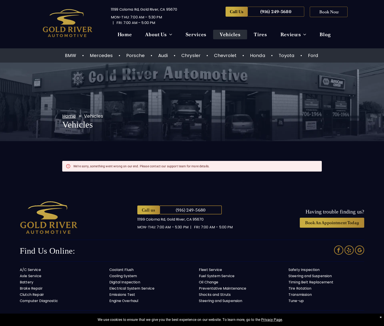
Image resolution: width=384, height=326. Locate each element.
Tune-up (296, 300)
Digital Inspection (124, 282)
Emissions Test (122, 294)
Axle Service (30, 276)
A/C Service (30, 269)
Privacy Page (271, 320)
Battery (26, 282)
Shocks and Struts (215, 294)
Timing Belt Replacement (310, 282)
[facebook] (338, 250)
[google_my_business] (359, 250)
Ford (313, 55)
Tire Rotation (299, 288)
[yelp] (349, 250)
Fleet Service (210, 269)
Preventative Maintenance (222, 288)
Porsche (135, 55)
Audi (163, 55)
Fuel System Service (216, 276)
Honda (257, 55)
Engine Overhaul (123, 300)
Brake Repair (31, 288)
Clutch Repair (32, 294)
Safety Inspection (304, 269)
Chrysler (190, 55)
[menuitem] (125, 35)
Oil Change (208, 282)
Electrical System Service (131, 288)
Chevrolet (225, 55)
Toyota (286, 55)
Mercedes (101, 55)
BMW (70, 55)
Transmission (300, 294)
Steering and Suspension (220, 300)
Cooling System (123, 276)
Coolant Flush (121, 269)
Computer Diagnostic (39, 300)
